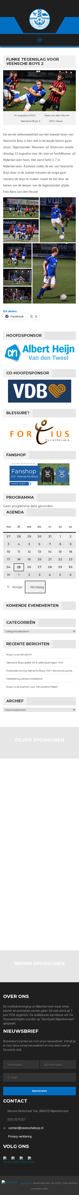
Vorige (17, 587)
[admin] (34, 4)
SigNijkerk (25, 1183)
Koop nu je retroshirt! (19, 654)
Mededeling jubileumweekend (24, 678)
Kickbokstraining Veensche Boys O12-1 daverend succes (39, 670)
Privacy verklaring (20, 1136)
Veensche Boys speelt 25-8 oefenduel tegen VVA (34, 662)
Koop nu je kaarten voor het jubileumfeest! (32, 686)
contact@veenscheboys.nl (25, 1128)
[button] (21, 207)
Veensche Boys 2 (30, 121)
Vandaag (37, 587)
